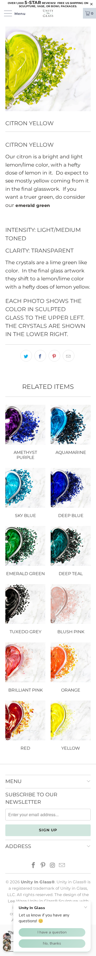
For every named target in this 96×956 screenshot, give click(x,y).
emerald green (32, 205)
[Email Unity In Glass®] (62, 866)
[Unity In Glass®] (48, 13)
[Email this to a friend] (68, 356)
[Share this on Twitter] (26, 356)
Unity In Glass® (38, 881)
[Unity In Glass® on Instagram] (53, 866)
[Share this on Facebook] (40, 356)
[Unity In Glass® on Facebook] (34, 866)
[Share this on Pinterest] (54, 356)
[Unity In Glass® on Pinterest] (43, 866)
